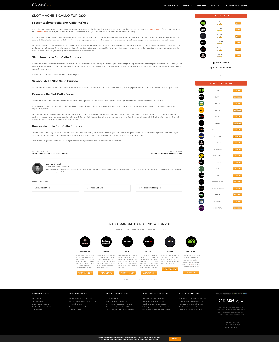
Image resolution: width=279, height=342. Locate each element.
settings (155, 340)
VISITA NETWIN (170, 269)
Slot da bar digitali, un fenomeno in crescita (120, 310)
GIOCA (238, 23)
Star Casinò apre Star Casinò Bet (153, 298)
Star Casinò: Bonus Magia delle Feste (191, 301)
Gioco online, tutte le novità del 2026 (117, 307)
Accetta (175, 339)
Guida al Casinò (171, 5)
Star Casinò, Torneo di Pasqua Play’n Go (192, 298)
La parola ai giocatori (236, 5)
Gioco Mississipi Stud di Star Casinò (80, 298)
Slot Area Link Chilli (38, 301)
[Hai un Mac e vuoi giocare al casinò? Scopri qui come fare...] (214, 63)
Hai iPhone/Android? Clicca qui (222, 68)
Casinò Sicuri (155, 29)
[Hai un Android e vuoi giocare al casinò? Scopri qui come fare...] (211, 68)
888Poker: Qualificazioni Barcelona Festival (83, 301)
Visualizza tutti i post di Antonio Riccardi (59, 166)
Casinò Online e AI (112, 298)
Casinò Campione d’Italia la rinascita (154, 304)
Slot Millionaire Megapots (40, 304)
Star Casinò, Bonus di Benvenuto (153, 301)
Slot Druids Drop (37, 298)
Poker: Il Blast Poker (75, 304)
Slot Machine (41, 32)
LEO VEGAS (219, 54)
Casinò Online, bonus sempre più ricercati (119, 304)
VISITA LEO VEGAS (85, 273)
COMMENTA (237, 90)
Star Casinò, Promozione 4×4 (188, 307)
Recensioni (188, 5)
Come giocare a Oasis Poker (78, 307)
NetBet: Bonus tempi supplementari (191, 304)
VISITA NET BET (149, 273)
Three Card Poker (75, 310)
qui (191, 264)
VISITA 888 (191, 273)
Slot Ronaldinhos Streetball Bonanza (44, 307)
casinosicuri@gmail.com (231, 327)
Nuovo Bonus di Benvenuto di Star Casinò (156, 310)
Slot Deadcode (37, 310)
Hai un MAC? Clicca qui (222, 63)
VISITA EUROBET (127, 273)
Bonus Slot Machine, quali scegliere (117, 301)
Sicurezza (201, 5)
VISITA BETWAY (106, 273)
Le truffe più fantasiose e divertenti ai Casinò (157, 307)
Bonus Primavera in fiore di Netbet (190, 310)
